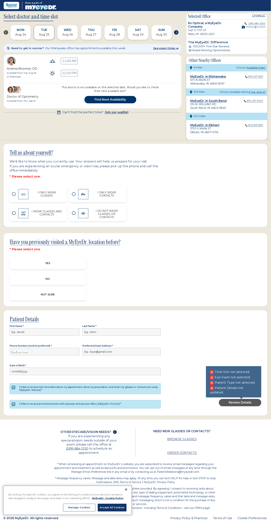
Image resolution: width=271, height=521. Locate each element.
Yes (47, 263)
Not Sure (48, 294)
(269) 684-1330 (77, 448)
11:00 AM (69, 61)
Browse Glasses (182, 439)
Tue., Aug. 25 (258, 91)
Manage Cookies (79, 507)
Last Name (89, 326)
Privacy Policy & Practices (188, 518)
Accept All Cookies (112, 507)
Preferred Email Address (97, 346)
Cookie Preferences (252, 518)
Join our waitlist (116, 112)
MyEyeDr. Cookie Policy (108, 498)
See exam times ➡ (165, 48)
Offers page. (202, 508)
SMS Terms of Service (127, 482)
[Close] (126, 489)
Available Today (256, 67)
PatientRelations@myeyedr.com (178, 471)
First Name (17, 326)
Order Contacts (182, 453)
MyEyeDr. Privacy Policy (159, 482)
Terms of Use (222, 518)
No (48, 278)
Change (258, 15)
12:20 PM (69, 73)
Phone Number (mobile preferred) (31, 346)
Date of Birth (18, 365)
